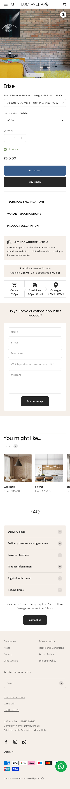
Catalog (8, 654)
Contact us (35, 619)
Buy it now (35, 181)
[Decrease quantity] (8, 138)
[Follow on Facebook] (6, 741)
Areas (7, 647)
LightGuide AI (11, 710)
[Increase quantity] (21, 138)
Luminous (9, 486)
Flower (39, 486)
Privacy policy (47, 641)
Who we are (11, 660)
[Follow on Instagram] (15, 741)
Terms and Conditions (51, 647)
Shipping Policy (47, 660)
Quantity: (9, 130)
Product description (23, 225)
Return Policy (46, 654)
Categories (10, 641)
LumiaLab (9, 703)
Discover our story (14, 697)
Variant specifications (24, 213)
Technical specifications (26, 201)
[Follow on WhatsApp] (24, 741)
